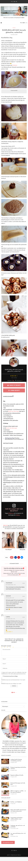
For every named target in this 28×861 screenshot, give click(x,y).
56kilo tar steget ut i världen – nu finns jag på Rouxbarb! (18, 791)
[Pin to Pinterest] (18, 557)
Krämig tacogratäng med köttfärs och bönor (18, 768)
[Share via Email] (22, 557)
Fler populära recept (8, 842)
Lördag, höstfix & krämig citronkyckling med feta (16, 760)
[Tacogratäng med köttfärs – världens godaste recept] (5, 819)
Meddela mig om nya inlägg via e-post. (11, 683)
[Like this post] (12, 557)
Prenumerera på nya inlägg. (10, 676)
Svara (23, 583)
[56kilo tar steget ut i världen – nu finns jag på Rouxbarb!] (5, 792)
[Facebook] (11, 1)
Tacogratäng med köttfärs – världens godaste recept (16, 818)
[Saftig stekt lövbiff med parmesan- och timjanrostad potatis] (5, 811)
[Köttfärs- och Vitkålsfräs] (5, 804)
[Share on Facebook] (15, 557)
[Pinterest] (14, 1)
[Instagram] (21, 23)
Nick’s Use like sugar (13, 411)
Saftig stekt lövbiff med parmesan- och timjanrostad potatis (18, 810)
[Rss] (16, 1)
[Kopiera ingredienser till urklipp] (13, 396)
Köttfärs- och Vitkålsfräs (16, 802)
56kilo (12, 741)
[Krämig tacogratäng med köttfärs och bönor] (5, 769)
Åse (13, 380)
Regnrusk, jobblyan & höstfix (16, 775)
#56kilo (18, 515)
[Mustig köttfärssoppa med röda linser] (5, 785)
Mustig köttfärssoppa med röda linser (17, 784)
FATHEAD (14, 65)
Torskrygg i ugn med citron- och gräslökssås (17, 826)
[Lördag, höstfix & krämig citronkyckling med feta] (5, 761)
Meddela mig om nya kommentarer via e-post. (13, 679)
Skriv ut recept (15, 385)
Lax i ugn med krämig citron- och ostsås (18, 834)
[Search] (26, 23)
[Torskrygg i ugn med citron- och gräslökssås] (5, 827)
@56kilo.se (11, 513)
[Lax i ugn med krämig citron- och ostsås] (5, 835)
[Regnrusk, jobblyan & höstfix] (5, 777)
